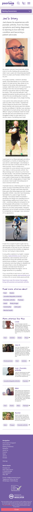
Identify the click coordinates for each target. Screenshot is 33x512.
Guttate (12, 337)
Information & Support (9, 443)
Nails (18, 405)
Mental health (8, 310)
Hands (12, 293)
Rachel (17, 413)
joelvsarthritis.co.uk (24, 275)
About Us (5, 450)
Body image (14, 303)
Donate (5, 457)
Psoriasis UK (9, 3)
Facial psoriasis (8, 361)
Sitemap (5, 461)
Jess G (17, 345)
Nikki (17, 388)
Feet (5, 293)
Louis (17, 322)
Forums (5, 452)
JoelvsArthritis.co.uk (14, 256)
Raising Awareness (8, 446)
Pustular (20, 300)
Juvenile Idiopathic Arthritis (12, 296)
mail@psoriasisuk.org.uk (13, 477)
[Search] (18, 3)
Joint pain (17, 307)
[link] (23, 3)
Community (7, 307)
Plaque (27, 337)
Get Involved (6, 444)
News (4, 454)
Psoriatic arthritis (9, 300)
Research (5, 448)
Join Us (5, 456)
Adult (5, 303)
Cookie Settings (7, 505)
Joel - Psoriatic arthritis (21, 369)
